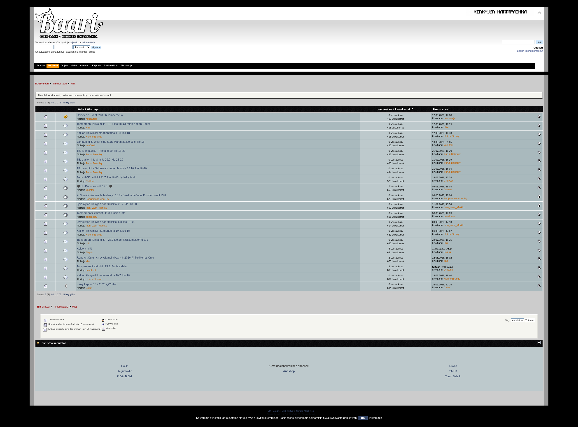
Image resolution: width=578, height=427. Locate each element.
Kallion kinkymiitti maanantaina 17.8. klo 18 (103, 133)
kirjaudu (74, 42)
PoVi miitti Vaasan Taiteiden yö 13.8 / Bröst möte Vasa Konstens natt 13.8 (121, 195)
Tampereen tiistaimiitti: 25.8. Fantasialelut (102, 266)
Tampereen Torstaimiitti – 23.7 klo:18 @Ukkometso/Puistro (112, 239)
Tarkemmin (375, 418)
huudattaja (91, 118)
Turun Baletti (453, 376)
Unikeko (448, 269)
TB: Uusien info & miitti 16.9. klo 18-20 (100, 159)
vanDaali (90, 145)
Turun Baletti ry (94, 154)
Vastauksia (385, 109)
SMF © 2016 (288, 411)
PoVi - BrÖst (124, 376)
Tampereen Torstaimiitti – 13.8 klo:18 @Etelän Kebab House (114, 124)
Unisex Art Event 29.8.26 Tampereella (100, 115)
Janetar (90, 190)
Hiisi (88, 127)
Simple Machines (305, 411)
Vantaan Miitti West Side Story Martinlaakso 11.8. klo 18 (110, 141)
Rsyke (453, 366)
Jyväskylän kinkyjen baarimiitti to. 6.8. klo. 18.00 (106, 222)
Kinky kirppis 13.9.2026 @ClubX (97, 284)
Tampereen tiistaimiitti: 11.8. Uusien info (101, 213)
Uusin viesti (441, 109)
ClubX (89, 288)
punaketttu (91, 216)
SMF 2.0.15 (274, 411)
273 (59, 102)
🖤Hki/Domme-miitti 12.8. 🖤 (94, 186)
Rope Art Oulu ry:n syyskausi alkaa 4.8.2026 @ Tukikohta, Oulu (115, 257)
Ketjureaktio (124, 371)
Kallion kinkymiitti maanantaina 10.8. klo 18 (103, 230)
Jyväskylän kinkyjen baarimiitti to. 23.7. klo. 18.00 (107, 204)
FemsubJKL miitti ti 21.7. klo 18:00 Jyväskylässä (106, 177)
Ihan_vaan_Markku (96, 207)
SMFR (453, 371)
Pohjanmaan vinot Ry (97, 199)
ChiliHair (90, 181)
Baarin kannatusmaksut (530, 50)
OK (363, 418)
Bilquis (89, 252)
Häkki (124, 366)
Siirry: (507, 320)
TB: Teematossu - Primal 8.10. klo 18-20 (101, 150)
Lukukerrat (403, 109)
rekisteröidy (88, 42)
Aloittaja (92, 109)
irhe (88, 261)
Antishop (289, 371)
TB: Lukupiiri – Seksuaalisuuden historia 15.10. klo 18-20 (112, 168)
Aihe (81, 109)
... (55, 102)
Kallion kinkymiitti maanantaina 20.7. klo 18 (103, 275)
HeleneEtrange (94, 136)
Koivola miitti (84, 248)
